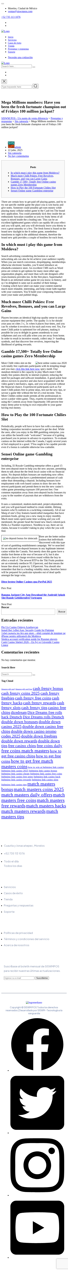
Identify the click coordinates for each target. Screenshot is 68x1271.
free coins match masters (25, 750)
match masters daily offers (26, 794)
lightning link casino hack (47, 776)
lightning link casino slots (45, 779)
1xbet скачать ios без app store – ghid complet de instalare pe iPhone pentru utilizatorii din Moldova (33, 635)
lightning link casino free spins (17, 776)
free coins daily (49, 745)
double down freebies (39, 736)
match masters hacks (46, 805)
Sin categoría (14, 153)
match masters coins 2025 (39, 789)
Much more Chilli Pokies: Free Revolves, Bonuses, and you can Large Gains (32, 177)
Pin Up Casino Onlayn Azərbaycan (19, 627)
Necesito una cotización (20, 57)
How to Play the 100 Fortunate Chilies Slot (33, 187)
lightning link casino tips (14, 784)
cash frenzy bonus (48, 688)
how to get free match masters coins (27, 763)
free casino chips (22, 745)
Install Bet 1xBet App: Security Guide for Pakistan (27, 630)
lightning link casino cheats (15, 773)
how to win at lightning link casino (46, 767)
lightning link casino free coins (46, 773)
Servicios (12, 40)
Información (15, 838)
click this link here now (28, 369)
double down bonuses (19, 721)
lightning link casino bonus (43, 770)
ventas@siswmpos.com (20, 11)
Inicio (10, 37)
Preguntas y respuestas (18, 49)
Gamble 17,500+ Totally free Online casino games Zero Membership (33, 183)
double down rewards (19, 740)
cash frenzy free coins (33, 698)
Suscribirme (42, 978)
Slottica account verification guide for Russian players (29, 639)
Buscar (5, 607)
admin (18, 147)
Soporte (11, 52)
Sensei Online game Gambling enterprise (32, 190)
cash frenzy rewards (39, 702)
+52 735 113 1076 (10, 17)
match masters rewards (23, 811)
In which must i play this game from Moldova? (35, 172)
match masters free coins (33, 797)
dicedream (19, 712)
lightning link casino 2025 (14, 770)
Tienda (11, 46)
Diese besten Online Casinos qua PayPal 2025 (26, 581)
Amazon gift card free (23, 689)
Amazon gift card (8, 689)
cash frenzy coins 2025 (20, 693)
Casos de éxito (14, 43)
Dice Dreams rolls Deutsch (43, 717)
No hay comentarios (18, 156)
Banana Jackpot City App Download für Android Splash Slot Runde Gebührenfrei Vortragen (33, 596)
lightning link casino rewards (16, 779)
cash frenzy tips (34, 707)
